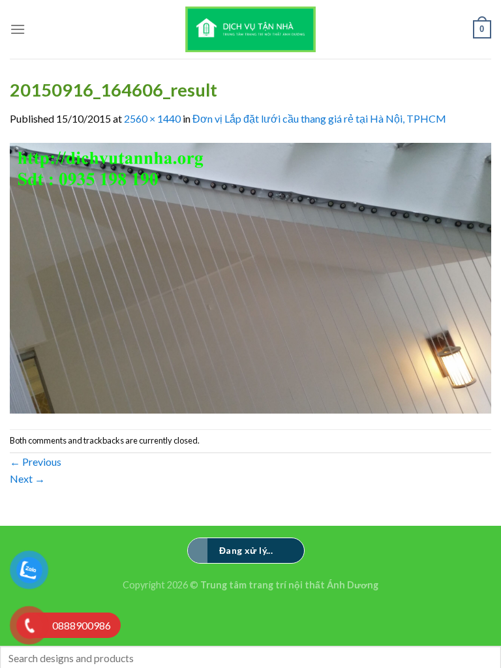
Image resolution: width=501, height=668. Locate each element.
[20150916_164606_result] (250, 276)
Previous (35, 461)
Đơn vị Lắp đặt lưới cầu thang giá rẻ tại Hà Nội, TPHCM (319, 118)
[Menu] (17, 29)
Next (27, 478)
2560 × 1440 (152, 118)
